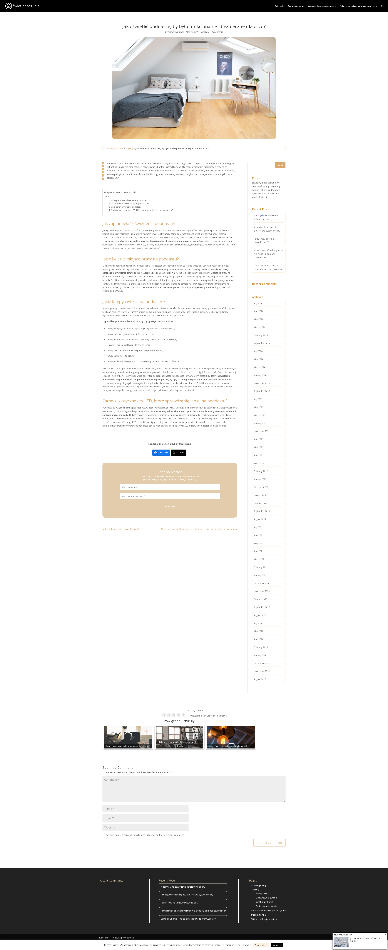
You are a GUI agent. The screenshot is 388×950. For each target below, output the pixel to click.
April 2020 (258, 639)
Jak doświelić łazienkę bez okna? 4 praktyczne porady (187, 894)
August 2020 (260, 615)
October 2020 (260, 599)
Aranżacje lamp (296, 6)
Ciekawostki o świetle (266, 897)
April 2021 (258, 551)
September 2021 (262, 511)
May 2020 (258, 631)
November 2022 (262, 431)
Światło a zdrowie (264, 901)
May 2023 (258, 407)
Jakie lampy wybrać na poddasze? (126, 206)
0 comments (217, 31)
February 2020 (261, 647)
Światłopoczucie (115, 148)
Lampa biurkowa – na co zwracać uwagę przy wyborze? (188, 918)
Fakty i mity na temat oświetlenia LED (179, 902)
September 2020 (262, 607)
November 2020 (262, 591)
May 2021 (258, 543)
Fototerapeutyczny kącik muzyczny (358, 6)
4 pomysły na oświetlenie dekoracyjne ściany (183, 886)
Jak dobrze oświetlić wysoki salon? (365, 940)
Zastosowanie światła (266, 906)
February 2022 (261, 471)
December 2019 (261, 663)
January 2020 (260, 655)
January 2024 (260, 375)
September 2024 (262, 343)
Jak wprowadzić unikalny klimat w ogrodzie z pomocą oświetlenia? (269, 254)
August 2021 (260, 519)
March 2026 (259, 327)
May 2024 (258, 359)
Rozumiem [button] (277, 945)
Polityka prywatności (123, 937)
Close (385, 934)
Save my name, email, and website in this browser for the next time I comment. (145, 834)
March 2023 (259, 415)
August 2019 (260, 679)
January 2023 (260, 423)
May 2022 (258, 447)
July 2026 (258, 303)
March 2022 (259, 463)
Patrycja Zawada (176, 31)
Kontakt (103, 937)
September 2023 (262, 391)
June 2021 (258, 535)
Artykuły (279, 6)
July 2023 (258, 399)
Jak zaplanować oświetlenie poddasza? (129, 200)
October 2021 (260, 503)
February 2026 (261, 335)
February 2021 (261, 567)
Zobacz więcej (261, 945)
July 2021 (258, 527)
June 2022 (258, 439)
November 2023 (262, 383)
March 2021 (259, 559)
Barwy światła (262, 893)
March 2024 (259, 367)
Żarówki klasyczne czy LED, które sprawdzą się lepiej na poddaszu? (142, 210)
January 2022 (260, 479)
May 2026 (258, 319)
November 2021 (262, 495)
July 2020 (258, 623)
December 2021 (261, 487)
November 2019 (262, 671)
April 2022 (258, 455)
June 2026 (258, 311)
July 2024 (258, 351)
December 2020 (261, 583)
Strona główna (258, 914)
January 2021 (260, 575)
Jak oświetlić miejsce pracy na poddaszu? (130, 203)
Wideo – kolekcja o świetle (322, 6)
